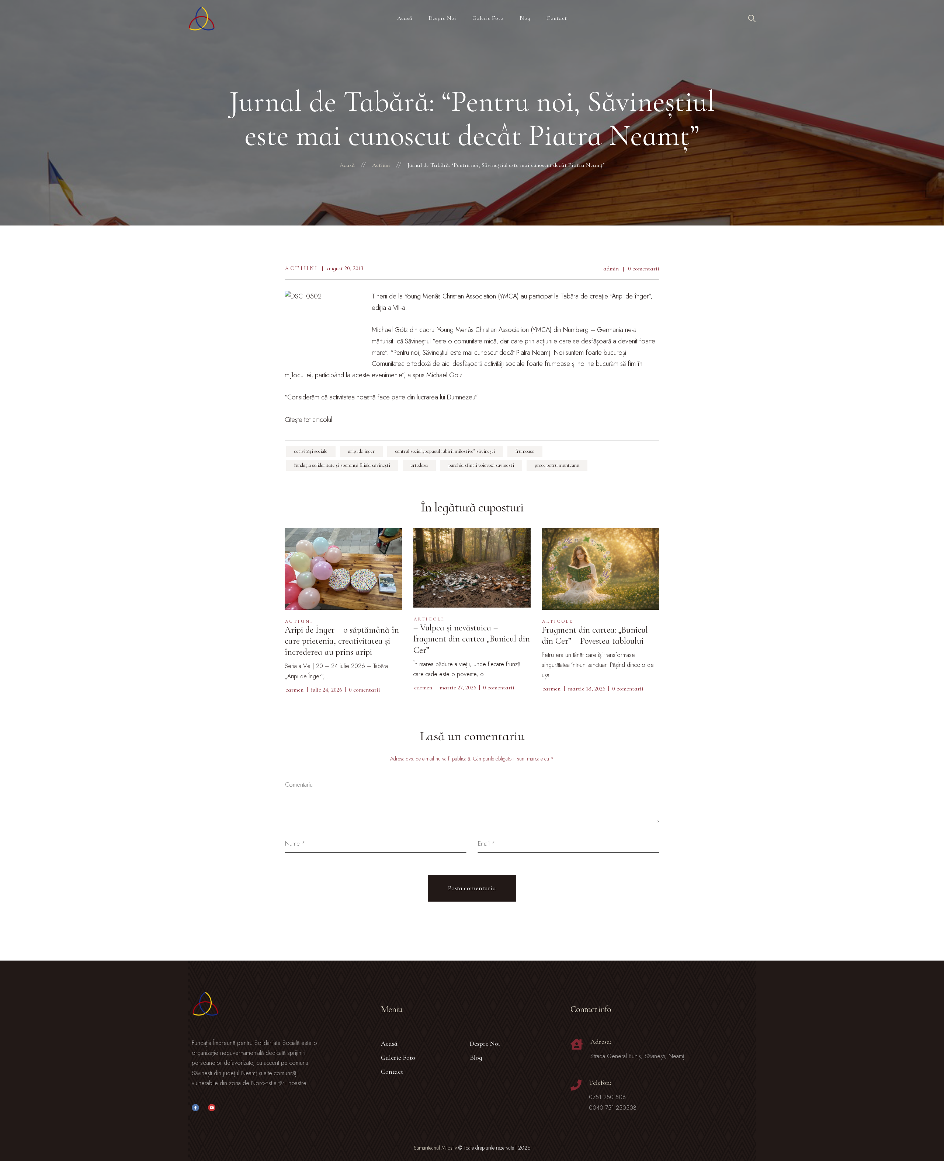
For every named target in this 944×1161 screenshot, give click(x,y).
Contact (392, 1071)
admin (611, 268)
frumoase (525, 451)
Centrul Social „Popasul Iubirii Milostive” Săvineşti (445, 451)
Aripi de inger (361, 451)
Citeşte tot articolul (308, 419)
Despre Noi (485, 1043)
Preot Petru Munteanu (557, 465)
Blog (476, 1057)
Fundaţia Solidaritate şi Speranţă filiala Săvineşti (342, 465)
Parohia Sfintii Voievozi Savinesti (481, 465)
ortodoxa (419, 465)
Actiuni (301, 268)
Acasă (389, 1043)
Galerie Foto (398, 1057)
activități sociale (310, 451)
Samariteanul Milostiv (435, 1147)
